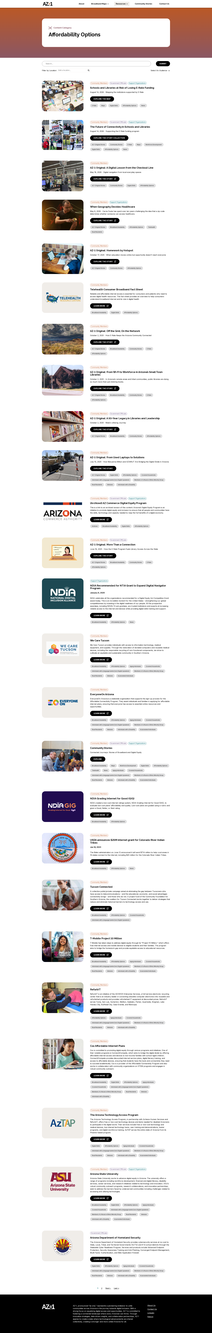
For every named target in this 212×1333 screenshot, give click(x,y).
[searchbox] (74, 70)
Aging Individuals (135, 666)
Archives (95, 526)
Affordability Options (129, 105)
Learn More (99, 306)
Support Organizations (137, 83)
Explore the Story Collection (109, 138)
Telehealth (151, 227)
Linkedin (150, 1313)
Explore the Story (103, 179)
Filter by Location (49, 70)
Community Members (99, 83)
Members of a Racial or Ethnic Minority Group (148, 480)
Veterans (110, 484)
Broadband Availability (117, 227)
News (143, 105)
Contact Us (164, 4)
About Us (151, 1305)
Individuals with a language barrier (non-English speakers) (110, 480)
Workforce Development (154, 144)
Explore (98, 759)
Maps (103, 105)
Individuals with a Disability (126, 484)
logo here (48, 1306)
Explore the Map (102, 99)
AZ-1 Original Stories (98, 144)
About (81, 4)
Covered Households (149, 475)
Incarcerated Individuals (125, 676)
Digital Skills (114, 105)
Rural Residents (97, 232)
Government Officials (118, 83)
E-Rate (94, 105)
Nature (150, 1317)
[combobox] (74, 70)
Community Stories (143, 4)
